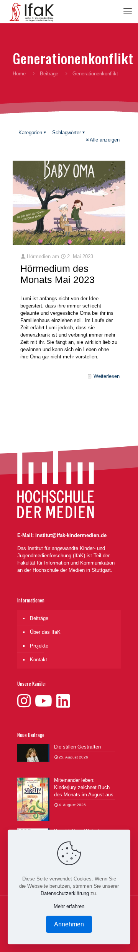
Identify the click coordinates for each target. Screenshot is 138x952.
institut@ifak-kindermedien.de (71, 535)
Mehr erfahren (69, 906)
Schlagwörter (66, 132)
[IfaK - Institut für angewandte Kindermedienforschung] (30, 11)
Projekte (39, 646)
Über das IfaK (45, 632)
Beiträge (49, 73)
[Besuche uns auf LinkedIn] (63, 701)
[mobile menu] (127, 11)
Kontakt (38, 659)
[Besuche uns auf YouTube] (45, 701)
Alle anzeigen (105, 140)
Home (19, 73)
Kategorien (30, 132)
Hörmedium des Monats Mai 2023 (57, 274)
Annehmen (69, 924)
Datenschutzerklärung (65, 893)
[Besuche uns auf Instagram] (26, 701)
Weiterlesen (107, 376)
